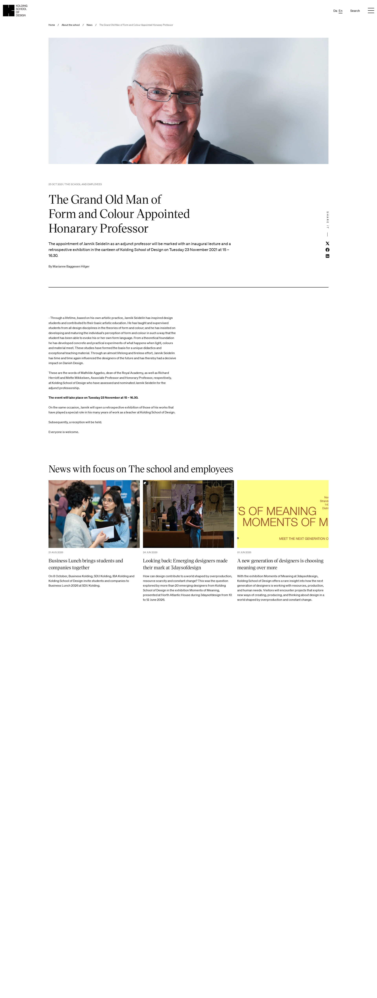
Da (335, 11)
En (340, 11)
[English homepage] (15, 10)
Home (51, 25)
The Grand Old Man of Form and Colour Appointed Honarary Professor (136, 25)
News (89, 25)
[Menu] (371, 10)
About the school (71, 25)
